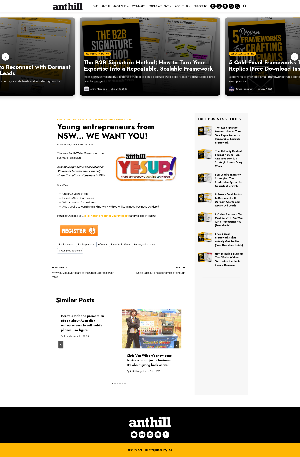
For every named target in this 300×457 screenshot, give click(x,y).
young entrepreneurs (70, 250)
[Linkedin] (225, 6)
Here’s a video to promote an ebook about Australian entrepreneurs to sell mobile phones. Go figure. (82, 323)
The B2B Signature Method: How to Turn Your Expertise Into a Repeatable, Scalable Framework (228, 135)
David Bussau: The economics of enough (160, 270)
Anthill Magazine (68, 144)
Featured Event (75, 119)
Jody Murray (70, 336)
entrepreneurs (86, 244)
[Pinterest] (231, 6)
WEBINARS (138, 6)
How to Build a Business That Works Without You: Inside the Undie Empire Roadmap (229, 259)
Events (61, 119)
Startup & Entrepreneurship (102, 119)
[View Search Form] (245, 6)
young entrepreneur (145, 244)
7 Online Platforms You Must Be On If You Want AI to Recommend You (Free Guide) (229, 219)
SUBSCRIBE (200, 6)
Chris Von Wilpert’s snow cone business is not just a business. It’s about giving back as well (149, 360)
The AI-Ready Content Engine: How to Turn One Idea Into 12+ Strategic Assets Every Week (228, 158)
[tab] (112, 383)
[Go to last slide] (60, 344)
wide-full (125, 119)
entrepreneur (66, 244)
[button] (5, 57)
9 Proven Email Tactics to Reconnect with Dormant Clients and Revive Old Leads (228, 200)
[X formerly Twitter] (237, 6)
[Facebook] (213, 6)
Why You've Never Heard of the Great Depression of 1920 (83, 272)
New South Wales (120, 244)
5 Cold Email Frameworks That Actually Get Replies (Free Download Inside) (229, 239)
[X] (165, 434)
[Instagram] (219, 6)
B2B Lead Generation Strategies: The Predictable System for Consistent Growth (228, 180)
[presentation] (152, 329)
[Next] (176, 344)
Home (94, 6)
